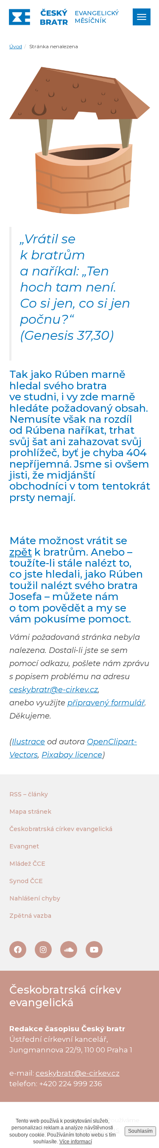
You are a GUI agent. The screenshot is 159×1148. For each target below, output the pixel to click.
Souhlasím (140, 1131)
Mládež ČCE (27, 863)
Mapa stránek (30, 811)
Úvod (15, 46)
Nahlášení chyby (34, 898)
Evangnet (24, 846)
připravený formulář (106, 703)
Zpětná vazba (30, 916)
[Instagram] (43, 949)
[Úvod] (38, 16)
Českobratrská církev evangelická (60, 829)
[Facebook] (17, 949)
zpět (20, 552)
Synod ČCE (26, 881)
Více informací (75, 1142)
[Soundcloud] (68, 949)
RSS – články (28, 794)
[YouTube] (94, 949)
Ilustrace (28, 741)
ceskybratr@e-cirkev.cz (53, 689)
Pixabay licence (72, 755)
